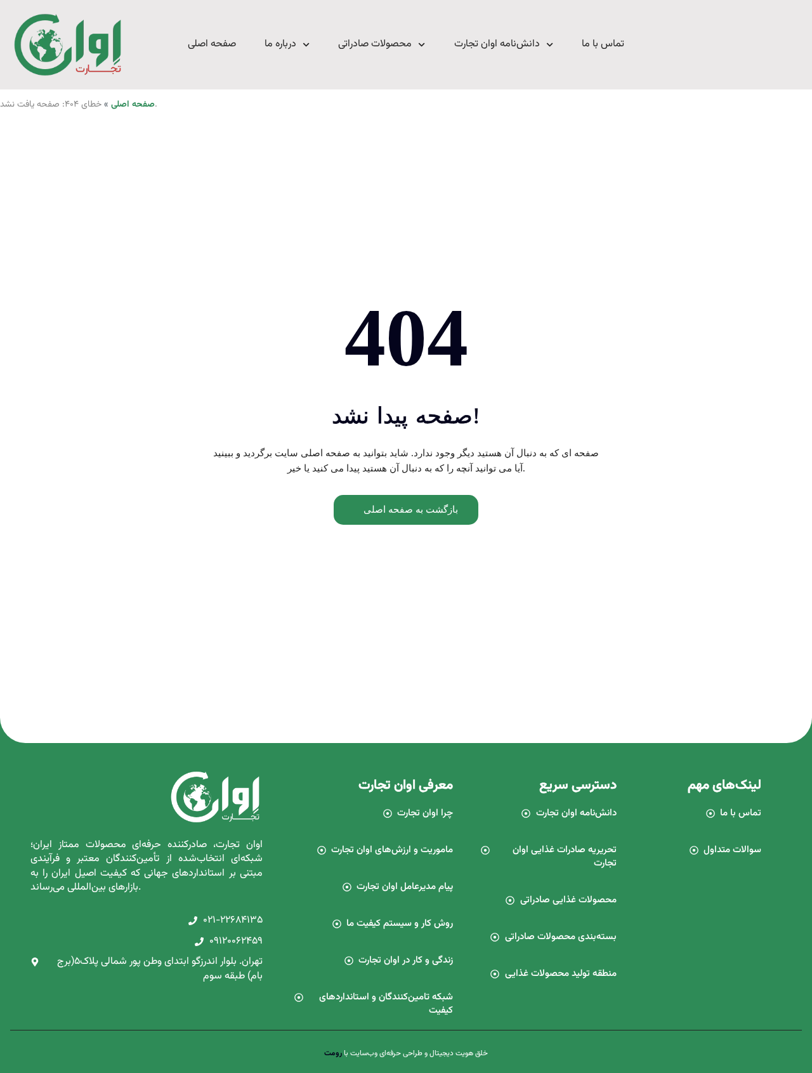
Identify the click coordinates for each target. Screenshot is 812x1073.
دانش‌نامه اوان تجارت (497, 44)
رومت (333, 1053)
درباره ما (280, 44)
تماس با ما (603, 44)
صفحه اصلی (212, 44)
